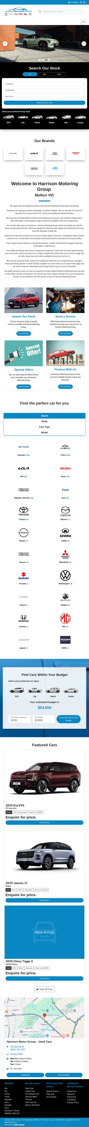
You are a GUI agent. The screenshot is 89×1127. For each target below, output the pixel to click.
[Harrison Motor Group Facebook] (81, 2)
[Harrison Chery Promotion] (44, 43)
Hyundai (8, 1099)
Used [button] (59, 74)
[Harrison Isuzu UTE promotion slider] (43, 60)
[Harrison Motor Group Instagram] (84, 2)
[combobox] (61, 11)
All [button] (30, 74)
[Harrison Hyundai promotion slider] (40, 60)
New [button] (44, 74)
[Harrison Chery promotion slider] (49, 60)
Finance (28, 1099)
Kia (6, 1088)
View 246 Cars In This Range (68, 719)
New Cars (29, 1088)
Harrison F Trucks (12, 1111)
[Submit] (40, 11)
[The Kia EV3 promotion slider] (46, 60)
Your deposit (39, 717)
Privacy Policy (73, 1102)
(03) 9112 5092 (16, 1054)
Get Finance (45, 823)
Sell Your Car (30, 1102)
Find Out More (24, 333)
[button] (83, 21)
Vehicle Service (52, 1091)
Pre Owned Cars (32, 1094)
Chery (7, 1094)
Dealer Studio (19, 1125)
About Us (71, 1094)
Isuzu (7, 1102)
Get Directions (64, 1075)
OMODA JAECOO (12, 1113)
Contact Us (25, 1075)
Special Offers (31, 1097)
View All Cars (46, 989)
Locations (75, 2)
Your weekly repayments (18, 717)
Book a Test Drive (32, 1105)
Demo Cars (30, 1091)
